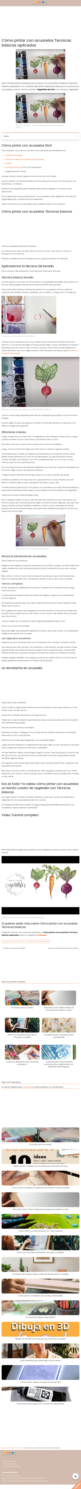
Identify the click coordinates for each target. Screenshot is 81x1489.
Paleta (9, 163)
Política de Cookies (9, 1461)
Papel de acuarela (14, 155)
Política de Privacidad (9, 1464)
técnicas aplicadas (42, 941)
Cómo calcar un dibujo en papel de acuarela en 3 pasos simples (25, 1481)
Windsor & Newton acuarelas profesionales (25, 159)
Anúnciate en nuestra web (11, 1467)
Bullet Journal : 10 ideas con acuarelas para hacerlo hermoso (23, 1478)
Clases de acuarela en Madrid (14, 948)
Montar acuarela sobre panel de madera (63, 948)
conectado (28, 1087)
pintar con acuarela (27, 941)
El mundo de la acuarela (10, 1476)
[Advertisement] (40, 22)
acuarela (6, 941)
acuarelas (14, 941)
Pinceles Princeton (14, 167)
